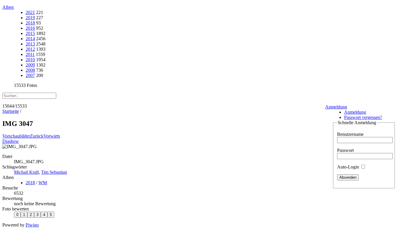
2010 (30, 59)
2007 (30, 75)
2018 (30, 22)
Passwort (345, 150)
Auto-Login (348, 166)
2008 (30, 70)
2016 (30, 28)
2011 (30, 54)
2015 (30, 33)
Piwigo (32, 224)
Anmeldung (336, 106)
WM (42, 182)
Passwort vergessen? (363, 117)
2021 (30, 12)
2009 (30, 64)
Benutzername (350, 134)
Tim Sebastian (54, 172)
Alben (8, 7)
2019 (30, 17)
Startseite (10, 111)
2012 (30, 49)
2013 (30, 43)
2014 (30, 38)
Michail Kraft (26, 172)
